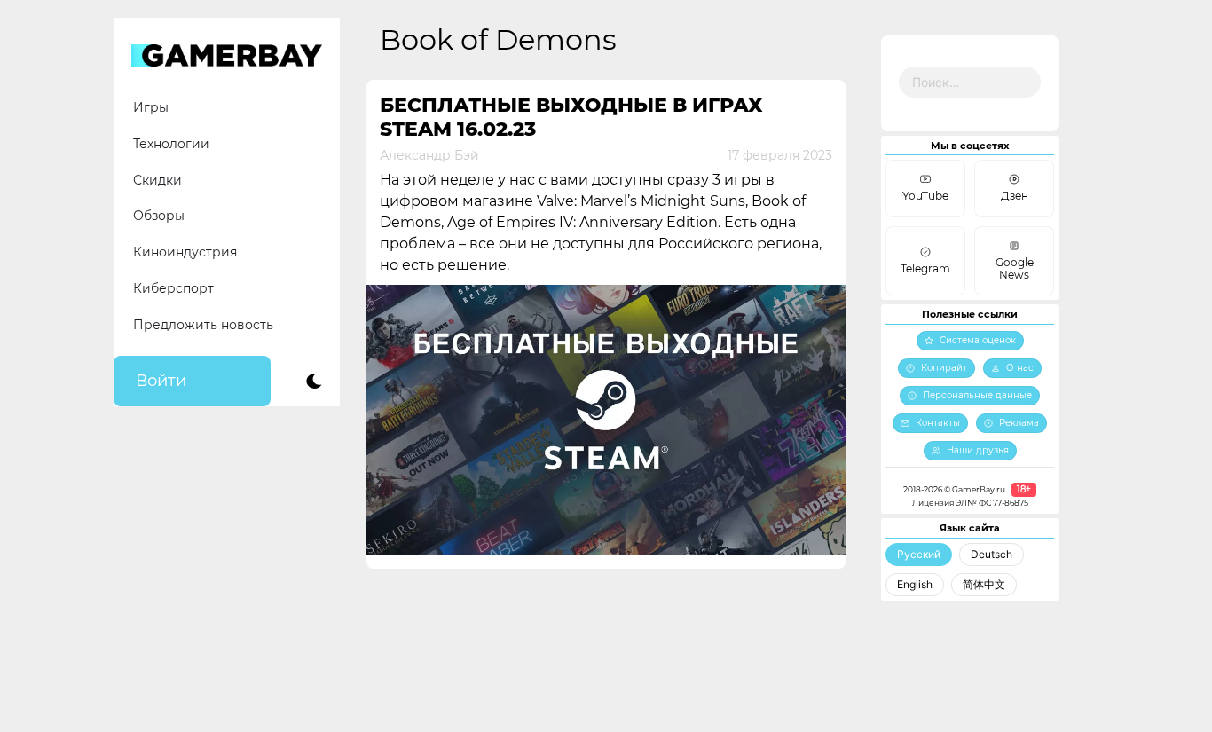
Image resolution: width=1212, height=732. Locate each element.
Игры (151, 107)
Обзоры (159, 216)
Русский (918, 554)
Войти (161, 380)
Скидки (157, 180)
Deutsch (991, 554)
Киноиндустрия (185, 252)
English (915, 584)
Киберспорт (173, 288)
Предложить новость (203, 325)
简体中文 (984, 584)
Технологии (171, 144)
